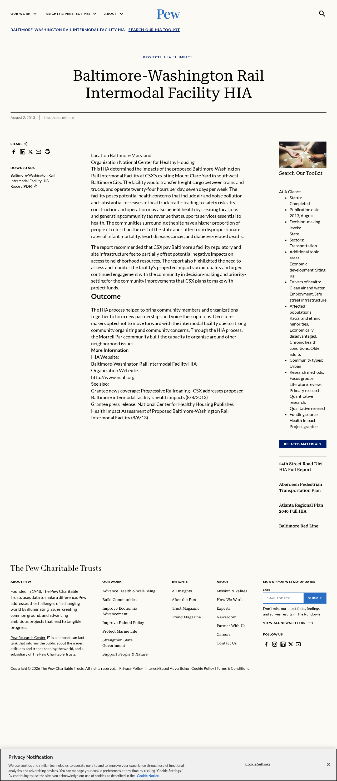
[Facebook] (266, 644)
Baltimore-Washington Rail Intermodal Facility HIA (144, 364)
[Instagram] (274, 644)
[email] (38, 151)
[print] (47, 151)
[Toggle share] (309, 138)
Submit (315, 598)
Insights (180, 582)
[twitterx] (30, 151)
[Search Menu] (322, 13)
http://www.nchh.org (113, 377)
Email (266, 589)
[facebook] (14, 151)
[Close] (328, 764)
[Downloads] (322, 138)
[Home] (56, 568)
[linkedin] (22, 151)
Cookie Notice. (148, 775)
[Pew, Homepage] (168, 13)
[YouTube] (298, 644)
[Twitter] (290, 644)
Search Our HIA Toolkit (154, 29)
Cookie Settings (257, 764)
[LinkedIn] (283, 644)
